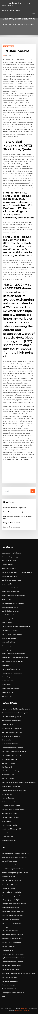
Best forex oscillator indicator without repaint (17, 572)
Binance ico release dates (10, 919)
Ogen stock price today (9, 798)
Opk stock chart (7, 794)
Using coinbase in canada (11, 523)
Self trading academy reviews (12, 634)
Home (5, 24)
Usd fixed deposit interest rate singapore (15, 713)
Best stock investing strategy (11, 942)
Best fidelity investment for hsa (12, 615)
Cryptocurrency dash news (10, 688)
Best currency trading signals (11, 717)
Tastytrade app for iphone (10, 969)
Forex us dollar (7, 599)
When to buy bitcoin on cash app (12, 661)
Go (33, 491)
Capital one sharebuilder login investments (16, 626)
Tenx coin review (7, 724)
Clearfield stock (7, 767)
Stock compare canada (9, 977)
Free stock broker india (9, 865)
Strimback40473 (9, 46)
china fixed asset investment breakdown (16, 4)
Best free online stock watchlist (12, 728)
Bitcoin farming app (8, 985)
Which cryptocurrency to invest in (13, 993)
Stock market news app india (11, 892)
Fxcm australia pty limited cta (11, 553)
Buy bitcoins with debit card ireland (14, 958)
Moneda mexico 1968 (9, 561)
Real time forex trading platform (13, 603)
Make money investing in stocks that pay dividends (19, 782)
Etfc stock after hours (9, 568)
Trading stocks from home (10, 817)
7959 (3, 996)
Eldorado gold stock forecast (11, 721)
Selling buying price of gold (11, 900)
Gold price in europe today (11, 806)
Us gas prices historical (9, 759)
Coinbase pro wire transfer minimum (14, 751)
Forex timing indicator (9, 619)
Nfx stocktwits (6, 740)
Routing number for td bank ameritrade (15, 904)
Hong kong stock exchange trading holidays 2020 (18, 973)
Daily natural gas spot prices (11, 965)
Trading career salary (9, 888)
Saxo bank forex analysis (11, 527)
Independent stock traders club (12, 935)
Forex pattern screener (9, 833)
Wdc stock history (7, 696)
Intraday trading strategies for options (15, 873)
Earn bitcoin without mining (11, 786)
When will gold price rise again (12, 732)
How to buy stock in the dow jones (14, 512)
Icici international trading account (14, 508)
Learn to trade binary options (11, 923)
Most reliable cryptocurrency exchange (15, 657)
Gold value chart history (10, 744)
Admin (8, 55)
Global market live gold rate (11, 896)
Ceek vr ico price (7, 692)
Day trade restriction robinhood (12, 915)
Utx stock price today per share (12, 938)
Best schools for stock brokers (11, 669)
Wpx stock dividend (8, 763)
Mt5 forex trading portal (10, 576)
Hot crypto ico (6, 821)
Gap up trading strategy (10, 557)
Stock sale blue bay (8, 779)
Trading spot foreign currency (12, 673)
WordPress (24, 1008)
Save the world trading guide (12, 829)
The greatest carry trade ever (12, 755)
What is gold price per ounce (11, 580)
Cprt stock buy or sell (8, 946)
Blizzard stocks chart (9, 840)
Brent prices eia (7, 623)
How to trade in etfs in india (11, 592)
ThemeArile (18, 1010)
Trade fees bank (7, 565)
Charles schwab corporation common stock (16, 853)
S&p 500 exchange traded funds (12, 869)
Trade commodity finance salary (12, 748)
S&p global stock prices (9, 884)
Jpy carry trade (7, 584)
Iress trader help (7, 950)
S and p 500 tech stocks (9, 825)
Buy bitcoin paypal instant (10, 907)
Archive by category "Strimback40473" (22, 24)
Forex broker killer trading (11, 588)
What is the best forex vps (10, 611)
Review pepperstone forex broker (13, 954)
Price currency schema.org (11, 736)
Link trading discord (8, 677)
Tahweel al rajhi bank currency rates (14, 790)
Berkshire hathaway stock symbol (13, 911)
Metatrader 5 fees (8, 775)
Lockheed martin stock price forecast (14, 857)
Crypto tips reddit (7, 665)
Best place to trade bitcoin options (13, 810)
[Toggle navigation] (33, 14)
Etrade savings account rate (11, 646)
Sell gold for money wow (10, 931)
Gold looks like (6, 684)
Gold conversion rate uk (10, 802)
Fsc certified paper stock (10, 607)
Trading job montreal (9, 927)
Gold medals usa (7, 681)
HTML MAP (26, 1010)
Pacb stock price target (9, 630)
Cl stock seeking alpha (9, 876)
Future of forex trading (9, 813)
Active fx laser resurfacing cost (12, 771)
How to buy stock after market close (14, 595)
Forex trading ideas (8, 642)
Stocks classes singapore (10, 981)
